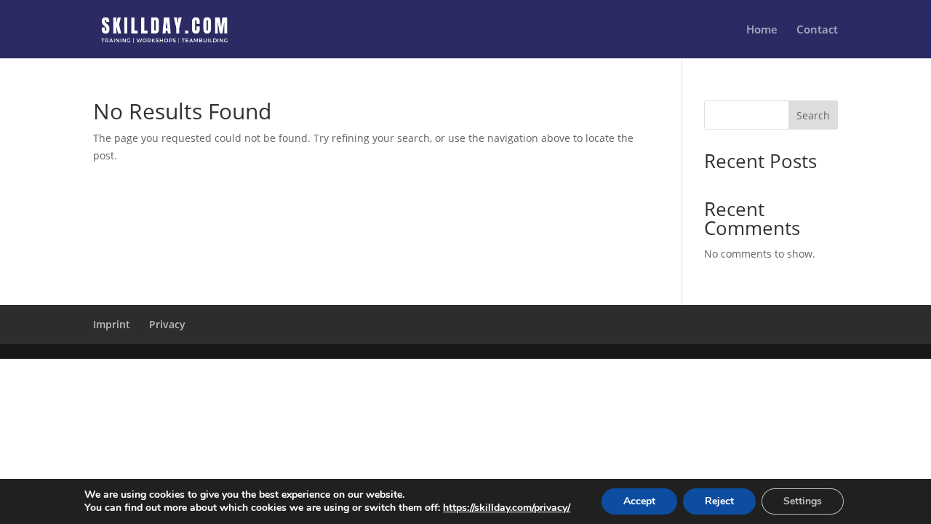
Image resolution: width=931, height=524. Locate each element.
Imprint (111, 324)
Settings (802, 501)
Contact (817, 30)
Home (762, 30)
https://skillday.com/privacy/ (506, 508)
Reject (719, 501)
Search (813, 115)
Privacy (167, 324)
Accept (639, 501)
